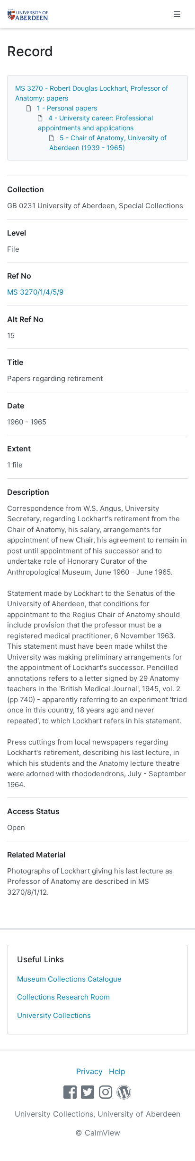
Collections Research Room (63, 996)
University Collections (54, 1015)
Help (117, 1071)
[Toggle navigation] (177, 14)
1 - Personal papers (67, 108)
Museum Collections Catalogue (69, 979)
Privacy (89, 1071)
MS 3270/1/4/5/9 (35, 292)
